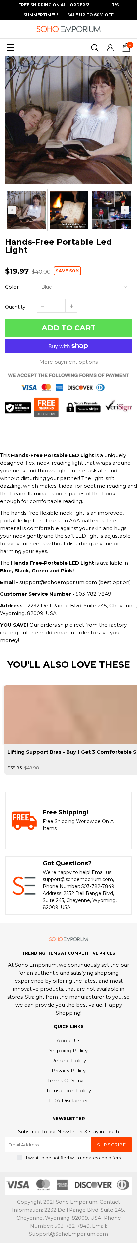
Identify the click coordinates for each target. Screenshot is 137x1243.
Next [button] (125, 210)
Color (12, 287)
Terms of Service (68, 1080)
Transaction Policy (68, 1090)
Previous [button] (12, 210)
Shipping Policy (68, 1050)
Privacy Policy (69, 1070)
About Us (68, 1040)
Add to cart (69, 327)
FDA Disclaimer (68, 1100)
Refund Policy (68, 1060)
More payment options (68, 362)
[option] (68, 120)
